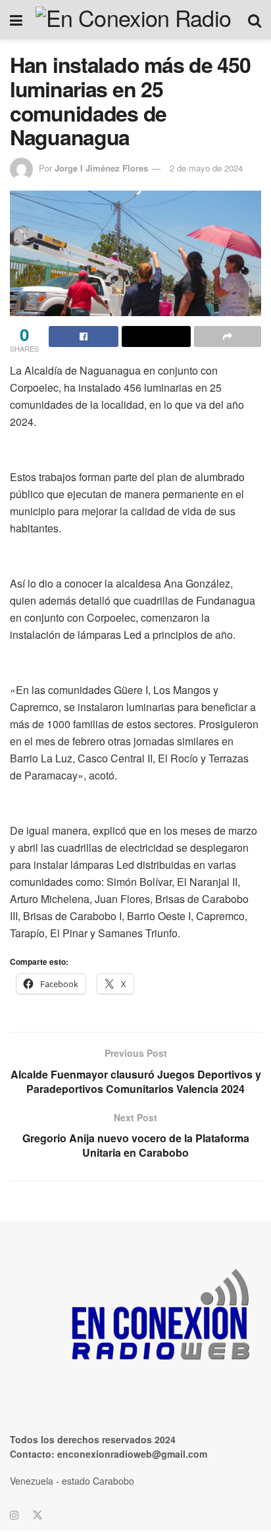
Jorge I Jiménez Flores (101, 168)
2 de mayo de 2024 (206, 168)
